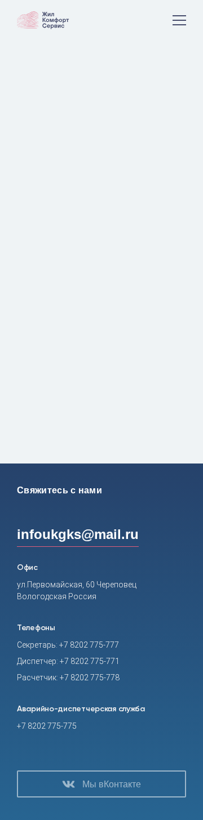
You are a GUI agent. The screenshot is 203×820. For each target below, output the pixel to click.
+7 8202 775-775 (47, 725)
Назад (110, 449)
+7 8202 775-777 (89, 644)
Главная (30, 96)
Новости (66, 96)
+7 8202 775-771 (90, 661)
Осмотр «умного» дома (74, 346)
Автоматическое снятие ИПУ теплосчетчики (109, 379)
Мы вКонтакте (111, 784)
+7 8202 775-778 (90, 677)
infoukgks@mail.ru (78, 534)
